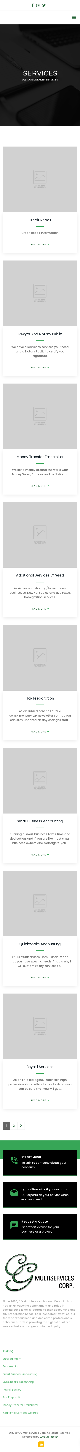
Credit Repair (40, 220)
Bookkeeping (11, 1366)
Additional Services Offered (40, 575)
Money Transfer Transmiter (40, 456)
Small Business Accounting (40, 821)
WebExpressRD (49, 1436)
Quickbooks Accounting (40, 944)
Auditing (8, 1351)
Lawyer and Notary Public (40, 334)
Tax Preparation (40, 698)
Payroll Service (12, 1390)
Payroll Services (40, 1066)
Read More (38, 244)
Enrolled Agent (12, 1359)
